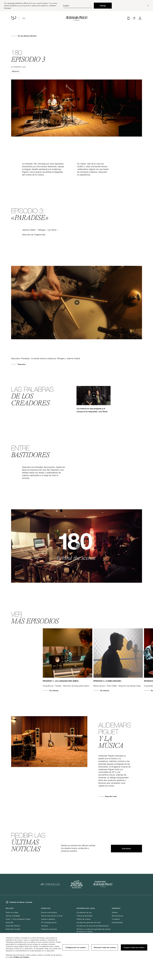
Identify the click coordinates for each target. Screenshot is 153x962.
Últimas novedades (13, 916)
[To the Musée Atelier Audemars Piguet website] (76, 884)
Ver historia (53, 690)
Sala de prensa (117, 916)
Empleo (114, 912)
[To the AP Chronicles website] (50, 884)
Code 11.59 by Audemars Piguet (18, 919)
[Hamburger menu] (24, 18)
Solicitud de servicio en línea (51, 916)
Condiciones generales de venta (88, 922)
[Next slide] (145, 653)
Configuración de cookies (75, 947)
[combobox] (77, 5)
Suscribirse (126, 849)
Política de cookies (83, 919)
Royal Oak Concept (13, 929)
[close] (148, 6)
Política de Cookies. (21, 957)
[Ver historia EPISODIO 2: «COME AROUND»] (118, 653)
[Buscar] (128, 18)
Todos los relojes (12, 912)
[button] (128, 18)
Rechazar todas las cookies (105, 947)
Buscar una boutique (49, 912)
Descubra (22, 364)
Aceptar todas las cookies (134, 947)
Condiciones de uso (84, 912)
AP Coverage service (48, 922)
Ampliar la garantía (48, 919)
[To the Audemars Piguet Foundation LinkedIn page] (103, 884)
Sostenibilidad (117, 922)
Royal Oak (9, 922)
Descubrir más (111, 796)
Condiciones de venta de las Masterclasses (92, 926)
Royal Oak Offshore (13, 926)
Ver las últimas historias (27, 36)
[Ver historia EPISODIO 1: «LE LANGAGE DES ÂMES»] (67, 653)
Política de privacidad (84, 916)
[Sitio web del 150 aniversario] (13, 18)
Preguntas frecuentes (49, 929)
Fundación (116, 919)
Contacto (44, 926)
